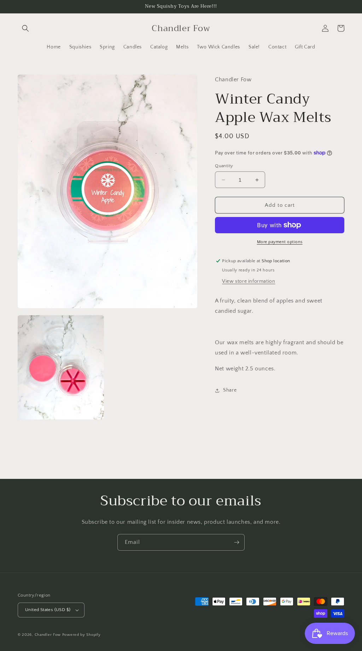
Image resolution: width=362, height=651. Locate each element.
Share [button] (230, 390)
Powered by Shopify (81, 635)
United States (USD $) (47, 609)
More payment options (280, 242)
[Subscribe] (236, 542)
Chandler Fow (48, 635)
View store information (248, 281)
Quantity (224, 165)
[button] (25, 28)
